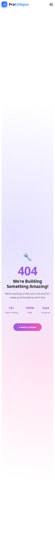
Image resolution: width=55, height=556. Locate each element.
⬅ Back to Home (27, 327)
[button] (51, 4)
